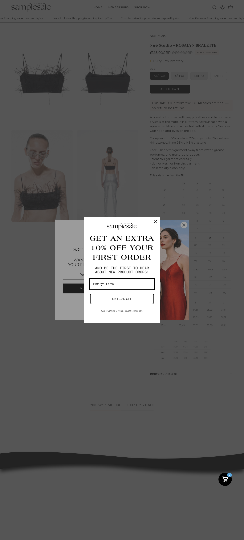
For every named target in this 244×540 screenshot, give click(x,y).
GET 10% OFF (122, 298)
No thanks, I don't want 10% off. (122, 310)
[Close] (155, 221)
